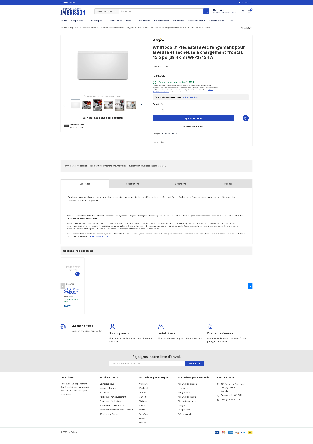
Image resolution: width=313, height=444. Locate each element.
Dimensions (180, 183)
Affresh (142, 410)
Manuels (228, 183)
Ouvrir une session (220, 12)
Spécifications (132, 183)
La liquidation (184, 410)
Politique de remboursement (113, 397)
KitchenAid (143, 384)
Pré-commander (185, 414)
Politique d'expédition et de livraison (116, 410)
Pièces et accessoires (187, 401)
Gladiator (143, 401)
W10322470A (68, 296)
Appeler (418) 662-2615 (231, 395)
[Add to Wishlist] (246, 118)
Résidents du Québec (109, 414)
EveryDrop (144, 414)
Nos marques (96, 20)
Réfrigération (184, 392)
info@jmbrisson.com (230, 399)
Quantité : (158, 104)
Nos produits (77, 20)
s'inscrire (234, 12)
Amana (142, 405)
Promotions (105, 392)
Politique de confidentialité (112, 405)
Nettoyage (183, 388)
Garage (181, 405)
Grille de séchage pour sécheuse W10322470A (72, 291)
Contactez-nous (107, 384)
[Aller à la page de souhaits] (242, 11)
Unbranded (144, 392)
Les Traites (85, 183)
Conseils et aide (216, 20)
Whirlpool (143, 388)
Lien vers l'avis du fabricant (98, 236)
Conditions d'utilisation (110, 401)
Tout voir (143, 423)
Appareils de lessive (187, 397)
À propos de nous (108, 388)
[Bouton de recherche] (206, 11)
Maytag (142, 397)
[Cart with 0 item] (249, 11)
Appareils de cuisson (187, 384)
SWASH (142, 418)
